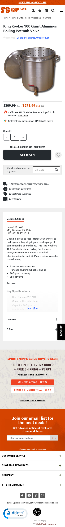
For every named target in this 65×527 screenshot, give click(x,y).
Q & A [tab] (10, 329)
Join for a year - (32, 382)
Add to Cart (27, 154)
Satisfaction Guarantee (20, 189)
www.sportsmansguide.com (46, 503)
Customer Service (13, 455)
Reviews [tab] (11, 319)
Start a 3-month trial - (32, 390)
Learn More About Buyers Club (32, 400)
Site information (13, 484)
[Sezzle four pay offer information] (55, 121)
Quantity (7, 131)
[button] (40, 10)
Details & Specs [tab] (15, 218)
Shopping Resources (15, 465)
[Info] (42, 106)
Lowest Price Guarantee (20, 194)
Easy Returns (15, 199)
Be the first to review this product (33, 37)
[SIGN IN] (33, 11)
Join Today (23, 115)
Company (8, 475)
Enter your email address (21, 438)
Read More (32, 308)
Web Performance (46, 524)
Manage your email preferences (32, 449)
